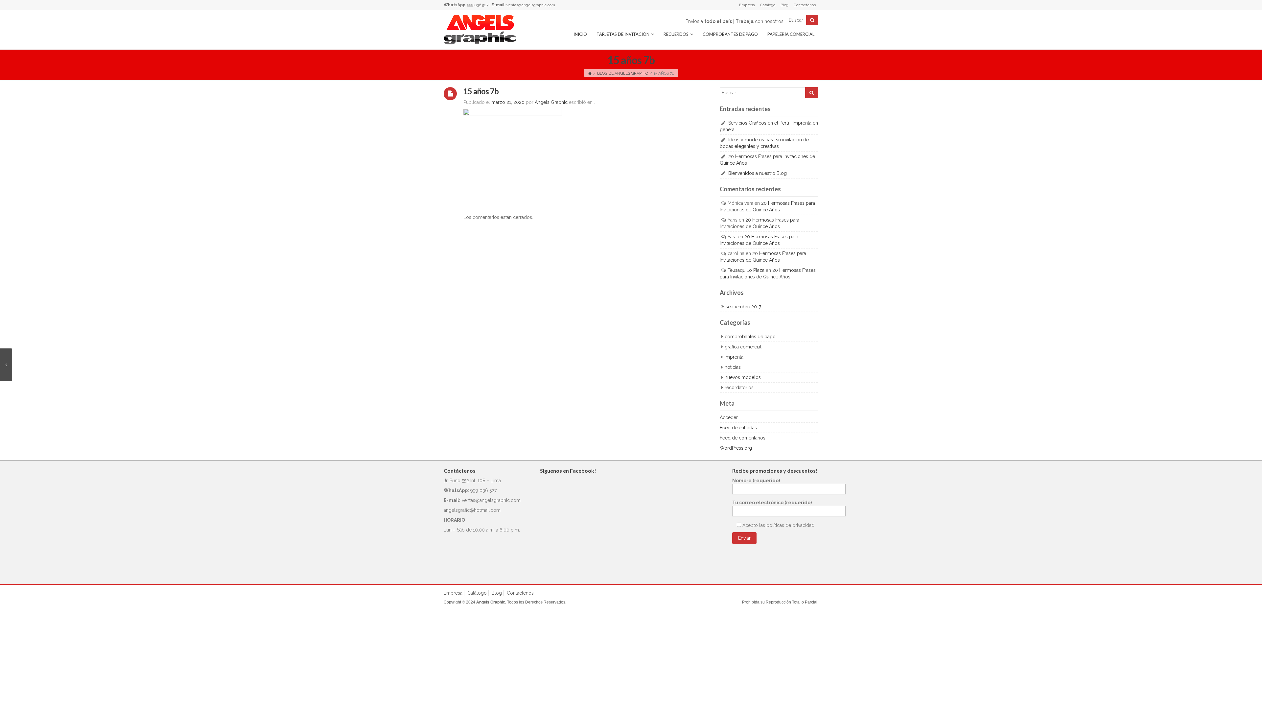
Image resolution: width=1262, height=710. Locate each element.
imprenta (734, 357)
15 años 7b (481, 91)
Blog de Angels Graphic (622, 73)
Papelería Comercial (790, 34)
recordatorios (739, 387)
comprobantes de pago (750, 336)
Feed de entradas (738, 427)
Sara (732, 236)
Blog (784, 5)
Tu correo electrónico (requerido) (772, 502)
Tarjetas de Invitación (622, 34)
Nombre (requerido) (756, 480)
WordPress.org (736, 448)
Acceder (729, 417)
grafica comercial (743, 346)
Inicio (580, 34)
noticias (733, 367)
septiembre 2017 (743, 306)
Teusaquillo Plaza (746, 270)
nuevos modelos (743, 377)
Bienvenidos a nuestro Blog (757, 173)
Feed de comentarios (742, 437)
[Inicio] (590, 73)
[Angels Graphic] (480, 29)
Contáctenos (805, 5)
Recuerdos (676, 34)
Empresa (747, 5)
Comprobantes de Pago (730, 34)
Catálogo (767, 5)
